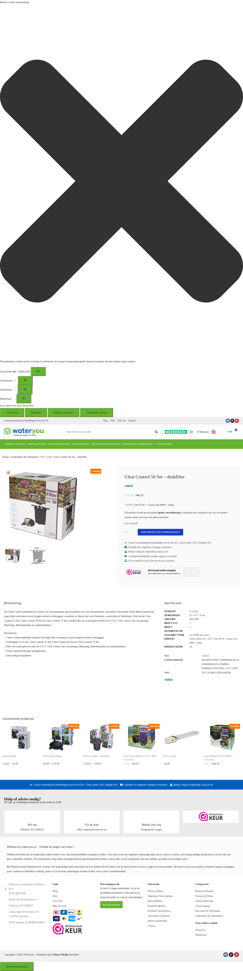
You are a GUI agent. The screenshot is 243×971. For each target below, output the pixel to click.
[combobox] (108, 432)
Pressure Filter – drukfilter (96, 756)
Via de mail (92, 824)
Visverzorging (80, 444)
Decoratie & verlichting (105, 444)
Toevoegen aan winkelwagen (160, 532)
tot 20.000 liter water (199, 635)
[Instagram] (232, 421)
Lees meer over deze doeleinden (17, 405)
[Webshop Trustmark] (211, 816)
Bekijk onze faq (151, 824)
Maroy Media (60, 954)
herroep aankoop (111, 904)
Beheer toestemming (16, 966)
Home (5, 457)
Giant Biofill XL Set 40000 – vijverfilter (218, 758)
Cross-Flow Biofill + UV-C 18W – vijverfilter (140, 758)
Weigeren (36, 412)
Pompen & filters (37, 444)
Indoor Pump (9, 756)
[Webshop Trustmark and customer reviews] (161, 572)
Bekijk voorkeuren (63, 412)
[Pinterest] (237, 421)
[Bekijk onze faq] (151, 814)
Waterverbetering (59, 444)
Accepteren (12, 412)
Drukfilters (210, 660)
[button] (121, 181)
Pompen (224, 664)
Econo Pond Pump (52, 756)
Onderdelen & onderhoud (137, 444)
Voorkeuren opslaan (96, 412)
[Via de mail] (91, 814)
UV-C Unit (45, 457)
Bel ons (32, 824)
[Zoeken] (156, 432)
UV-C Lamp (169, 756)
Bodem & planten (15, 444)
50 (190, 647)
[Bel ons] (32, 814)
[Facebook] (228, 421)
